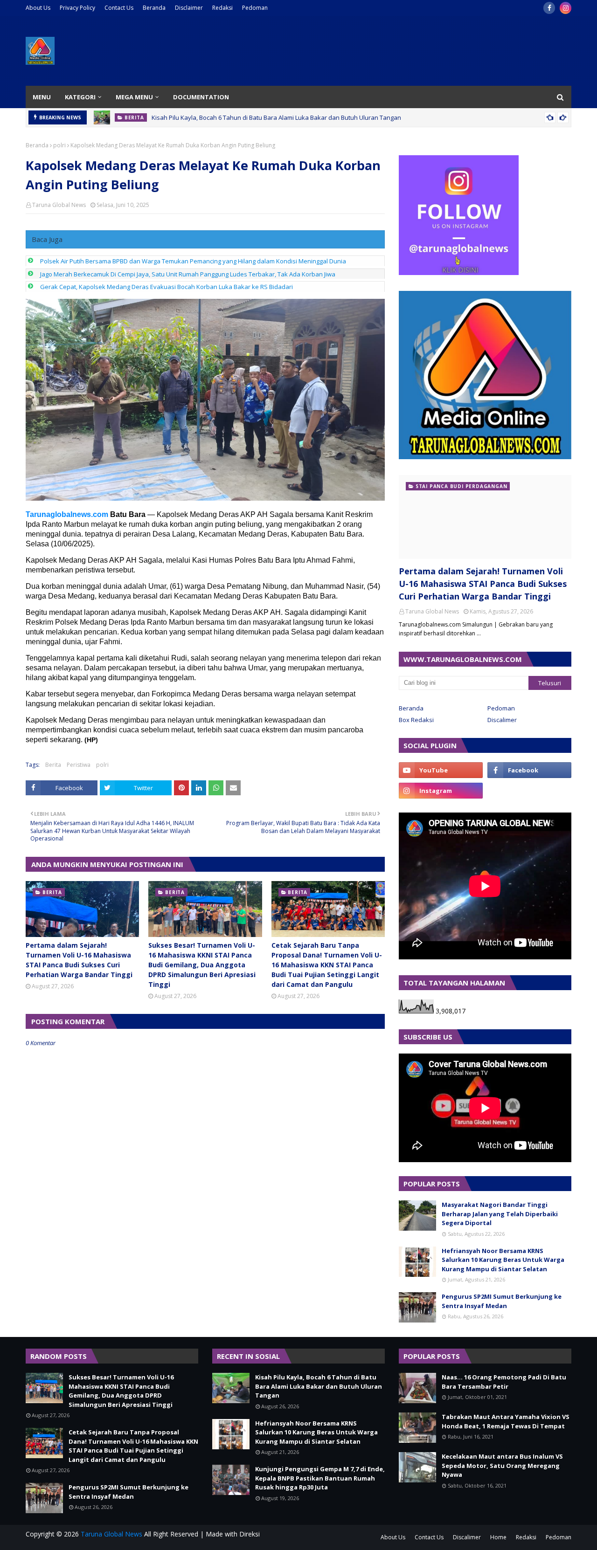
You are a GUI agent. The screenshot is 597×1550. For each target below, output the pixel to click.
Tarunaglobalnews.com (67, 514)
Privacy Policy (77, 8)
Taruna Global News (59, 205)
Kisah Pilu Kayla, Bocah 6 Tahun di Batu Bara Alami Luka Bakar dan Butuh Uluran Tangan (276, 117)
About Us (38, 8)
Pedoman (255, 8)
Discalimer (502, 720)
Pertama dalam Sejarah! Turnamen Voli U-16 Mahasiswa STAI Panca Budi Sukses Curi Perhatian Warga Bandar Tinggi (79, 960)
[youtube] (441, 770)
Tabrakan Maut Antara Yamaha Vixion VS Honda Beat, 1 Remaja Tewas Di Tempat (505, 1421)
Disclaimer (189, 8)
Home (498, 1537)
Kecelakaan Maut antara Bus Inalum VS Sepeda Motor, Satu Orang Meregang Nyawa (502, 1465)
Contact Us (118, 8)
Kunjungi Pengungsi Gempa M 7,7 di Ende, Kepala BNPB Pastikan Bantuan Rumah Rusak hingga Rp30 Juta (320, 1478)
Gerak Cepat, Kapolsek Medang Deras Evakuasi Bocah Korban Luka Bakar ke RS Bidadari (166, 286)
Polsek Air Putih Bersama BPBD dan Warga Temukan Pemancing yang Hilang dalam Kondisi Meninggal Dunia (193, 261)
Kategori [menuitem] (80, 97)
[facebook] (549, 8)
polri (59, 145)
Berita (53, 765)
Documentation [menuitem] (201, 97)
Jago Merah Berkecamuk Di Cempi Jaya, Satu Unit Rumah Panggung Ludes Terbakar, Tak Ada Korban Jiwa (187, 274)
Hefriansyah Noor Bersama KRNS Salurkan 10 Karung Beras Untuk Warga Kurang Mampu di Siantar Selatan (503, 1260)
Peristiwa (78, 765)
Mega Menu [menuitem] (134, 97)
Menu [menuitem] (42, 97)
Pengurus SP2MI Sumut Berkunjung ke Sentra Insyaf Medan (502, 1301)
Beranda (154, 8)
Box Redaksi (416, 720)
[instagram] (565, 8)
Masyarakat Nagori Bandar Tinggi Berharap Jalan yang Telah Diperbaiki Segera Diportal (500, 1213)
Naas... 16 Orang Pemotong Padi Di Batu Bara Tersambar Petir (504, 1382)
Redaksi (222, 8)
